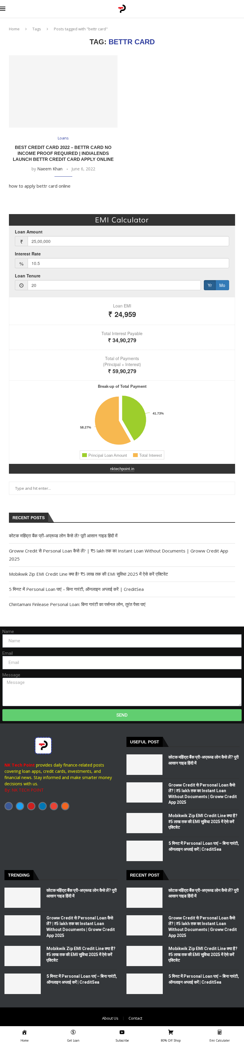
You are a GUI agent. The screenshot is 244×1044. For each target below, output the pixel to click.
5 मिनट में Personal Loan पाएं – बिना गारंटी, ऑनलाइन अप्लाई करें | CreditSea (76, 589)
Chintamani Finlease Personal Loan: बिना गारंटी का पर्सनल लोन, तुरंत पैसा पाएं (77, 604)
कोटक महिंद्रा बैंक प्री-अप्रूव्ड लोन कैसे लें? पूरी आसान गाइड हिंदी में (63, 536)
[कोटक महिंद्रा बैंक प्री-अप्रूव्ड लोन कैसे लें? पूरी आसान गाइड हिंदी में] (144, 764)
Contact (135, 1018)
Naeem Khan (49, 169)
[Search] (241, 9)
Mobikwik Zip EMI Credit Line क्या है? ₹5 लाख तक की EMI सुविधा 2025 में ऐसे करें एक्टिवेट (88, 574)
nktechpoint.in (122, 469)
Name (8, 631)
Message (11, 675)
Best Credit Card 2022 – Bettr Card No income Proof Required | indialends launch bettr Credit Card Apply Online (63, 153)
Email (7, 653)
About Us (110, 1018)
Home (14, 29)
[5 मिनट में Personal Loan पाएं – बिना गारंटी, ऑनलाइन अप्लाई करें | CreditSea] (144, 851)
